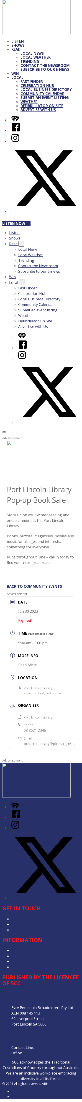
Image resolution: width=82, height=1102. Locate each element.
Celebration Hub (37, 85)
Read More (27, 664)
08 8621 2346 (35, 730)
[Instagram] (15, 141)
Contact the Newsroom (45, 65)
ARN (14, 1091)
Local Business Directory (46, 89)
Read (15, 49)
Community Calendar (42, 93)
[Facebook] (15, 130)
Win (15, 73)
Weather (29, 101)
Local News (32, 53)
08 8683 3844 (46, 1047)
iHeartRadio (20, 1096)
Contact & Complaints (29, 929)
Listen (17, 41)
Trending (29, 61)
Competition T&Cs (27, 955)
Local (17, 77)
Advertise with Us (38, 109)
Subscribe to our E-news (44, 69)
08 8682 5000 (34, 1053)
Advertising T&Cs (26, 961)
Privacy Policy (22, 950)
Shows (18, 45)
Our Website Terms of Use (34, 966)
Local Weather (35, 57)
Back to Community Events (34, 586)
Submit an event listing (44, 97)
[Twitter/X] (45, 211)
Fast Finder (31, 81)
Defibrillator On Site (41, 105)
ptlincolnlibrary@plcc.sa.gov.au (50, 743)
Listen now (13, 223)
